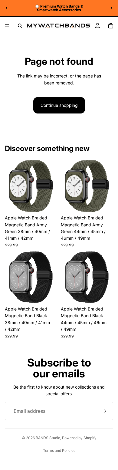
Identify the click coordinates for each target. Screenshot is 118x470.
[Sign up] (104, 411)
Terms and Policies (59, 450)
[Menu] (7, 26)
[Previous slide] (6, 8)
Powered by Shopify (79, 437)
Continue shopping (59, 105)
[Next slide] (111, 8)
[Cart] (110, 25)
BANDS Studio (48, 437)
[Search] (20, 25)
